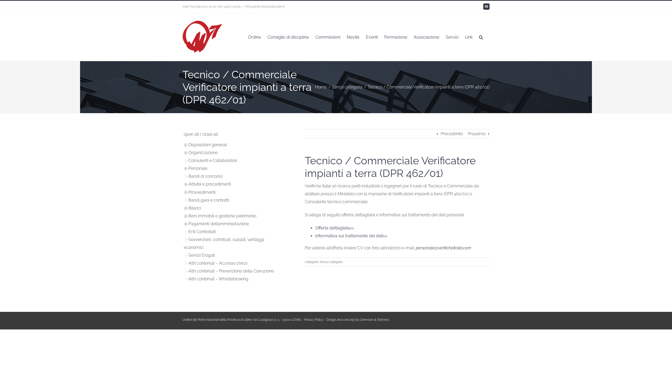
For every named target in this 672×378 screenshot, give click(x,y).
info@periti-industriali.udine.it (265, 6)
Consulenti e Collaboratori (212, 160)
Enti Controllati (202, 231)
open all (191, 134)
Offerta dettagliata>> (334, 227)
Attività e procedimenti (209, 184)
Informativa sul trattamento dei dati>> (351, 235)
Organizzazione (203, 152)
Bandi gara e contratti (208, 200)
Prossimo (476, 133)
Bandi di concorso (205, 176)
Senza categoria (331, 262)
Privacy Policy (313, 320)
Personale (197, 168)
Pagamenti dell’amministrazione (218, 223)
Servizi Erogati (201, 255)
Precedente (452, 133)
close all (210, 134)
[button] (481, 37)
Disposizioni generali (207, 144)
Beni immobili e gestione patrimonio (222, 215)
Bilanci (194, 208)
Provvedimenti (202, 192)
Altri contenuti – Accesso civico (217, 263)
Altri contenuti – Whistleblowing (218, 278)
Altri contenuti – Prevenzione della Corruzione (231, 271)
